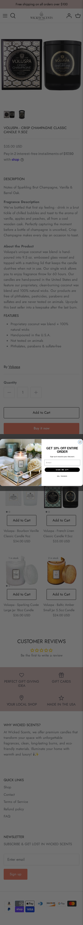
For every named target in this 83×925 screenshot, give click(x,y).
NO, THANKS (62, 476)
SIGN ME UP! (62, 470)
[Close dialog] (80, 442)
